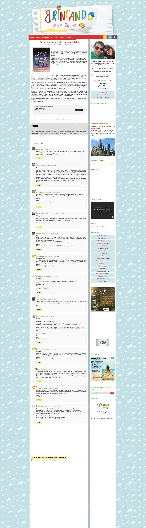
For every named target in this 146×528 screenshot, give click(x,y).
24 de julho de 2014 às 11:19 (52, 256)
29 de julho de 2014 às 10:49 (50, 299)
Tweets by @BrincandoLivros (98, 227)
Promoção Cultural (101, 271)
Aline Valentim (40, 256)
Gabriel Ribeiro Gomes (42, 213)
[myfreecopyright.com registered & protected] (103, 418)
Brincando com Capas (102, 246)
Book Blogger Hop (101, 241)
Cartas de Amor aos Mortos (59, 120)
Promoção (101, 268)
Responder (39, 158)
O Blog (38, 37)
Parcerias (54, 37)
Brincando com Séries (102, 251)
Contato (62, 37)
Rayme (38, 149)
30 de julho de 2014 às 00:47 (46, 316)
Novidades (101, 266)
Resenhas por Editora (103, 97)
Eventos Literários (101, 261)
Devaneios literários (101, 258)
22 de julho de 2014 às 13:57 (47, 149)
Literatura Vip (39, 276)
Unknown (38, 349)
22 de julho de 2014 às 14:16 (48, 165)
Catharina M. (39, 233)
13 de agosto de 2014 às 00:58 (50, 388)
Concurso (101, 253)
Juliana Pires (39, 299)
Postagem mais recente (38, 457)
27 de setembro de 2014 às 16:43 (52, 406)
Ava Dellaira (47, 120)
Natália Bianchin (40, 192)
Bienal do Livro (101, 235)
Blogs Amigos (101, 238)
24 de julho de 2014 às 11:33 (51, 276)
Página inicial (62, 457)
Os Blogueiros (103, 92)
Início (32, 37)
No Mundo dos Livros (42, 339)
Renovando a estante (101, 273)
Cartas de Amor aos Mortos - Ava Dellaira (59, 42)
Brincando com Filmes (101, 248)
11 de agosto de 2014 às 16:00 (48, 369)
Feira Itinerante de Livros (102, 263)
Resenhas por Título (102, 95)
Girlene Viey (39, 406)
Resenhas (45, 37)
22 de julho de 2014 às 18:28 (56, 213)
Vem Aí (101, 281)
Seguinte (76, 120)
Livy (37, 316)
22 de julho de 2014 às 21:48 (51, 233)
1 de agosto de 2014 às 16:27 (49, 349)
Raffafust (38, 165)
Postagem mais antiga (51, 457)
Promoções (71, 37)
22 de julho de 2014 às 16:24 (52, 192)
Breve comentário (101, 243)
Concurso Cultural (102, 256)
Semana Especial (101, 278)
